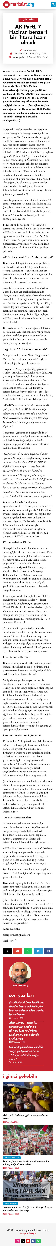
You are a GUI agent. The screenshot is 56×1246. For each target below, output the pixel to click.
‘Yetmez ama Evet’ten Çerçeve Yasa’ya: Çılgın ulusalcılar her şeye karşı (27, 1209)
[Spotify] (38, 1241)
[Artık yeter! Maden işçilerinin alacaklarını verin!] (28, 1097)
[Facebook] (33, 1241)
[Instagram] (17, 1241)
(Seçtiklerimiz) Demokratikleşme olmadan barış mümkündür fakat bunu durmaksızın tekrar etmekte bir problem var (26, 1009)
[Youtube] (28, 1241)
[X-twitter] (23, 1241)
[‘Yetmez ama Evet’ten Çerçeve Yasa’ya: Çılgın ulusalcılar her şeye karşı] (28, 1186)
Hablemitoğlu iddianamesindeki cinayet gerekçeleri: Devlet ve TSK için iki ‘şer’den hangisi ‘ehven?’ (26, 1053)
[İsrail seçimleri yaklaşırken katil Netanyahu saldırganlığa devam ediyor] (28, 1140)
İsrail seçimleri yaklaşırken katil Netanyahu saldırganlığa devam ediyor (26, 1163)
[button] (53, 4)
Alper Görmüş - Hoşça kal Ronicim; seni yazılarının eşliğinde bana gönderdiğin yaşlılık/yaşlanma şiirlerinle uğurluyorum (24, 1031)
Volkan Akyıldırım (11, 1158)
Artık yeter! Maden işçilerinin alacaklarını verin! (25, 1117)
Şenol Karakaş (10, 1204)
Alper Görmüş (29, 50)
